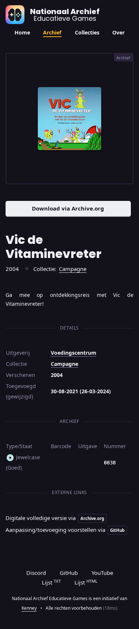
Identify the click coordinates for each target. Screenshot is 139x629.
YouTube (102, 572)
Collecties (87, 32)
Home (22, 32)
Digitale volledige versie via (55, 518)
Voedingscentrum (73, 352)
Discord (36, 572)
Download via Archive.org (68, 208)
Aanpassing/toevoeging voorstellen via (65, 529)
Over (118, 32)
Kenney (29, 608)
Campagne (72, 268)
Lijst (51, 582)
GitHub (69, 572)
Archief (52, 32)
